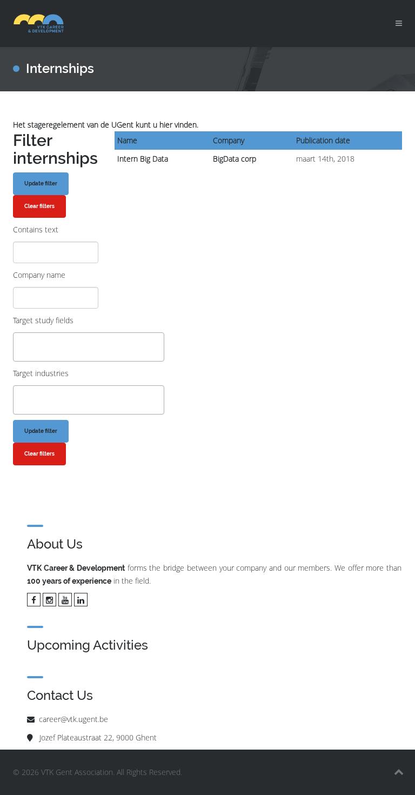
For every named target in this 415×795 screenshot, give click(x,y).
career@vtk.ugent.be (73, 719)
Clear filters (39, 206)
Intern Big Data (142, 158)
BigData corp (234, 158)
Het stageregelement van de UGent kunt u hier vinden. (105, 124)
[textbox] (19, 346)
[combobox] (88, 347)
